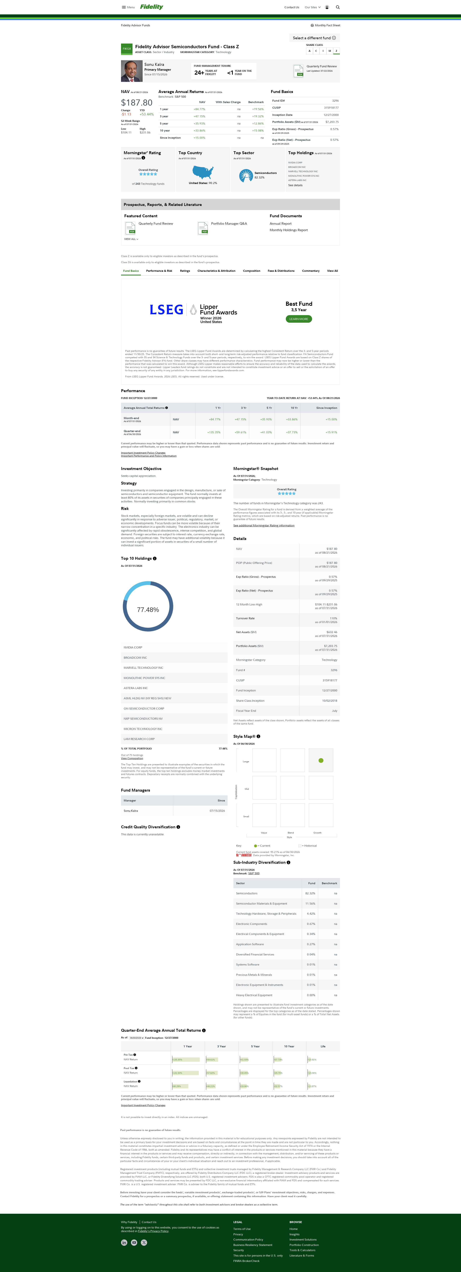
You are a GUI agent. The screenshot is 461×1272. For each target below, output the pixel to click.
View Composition (132, 758)
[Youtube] (134, 1242)
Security (238, 1250)
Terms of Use (242, 1229)
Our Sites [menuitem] (311, 7)
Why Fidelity (129, 1222)
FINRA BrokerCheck (246, 1261)
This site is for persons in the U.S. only (258, 1255)
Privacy (238, 1234)
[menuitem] (128, 7)
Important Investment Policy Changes (143, 452)
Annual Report (281, 223)
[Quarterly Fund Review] (298, 71)
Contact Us (292, 7)
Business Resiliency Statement (252, 1245)
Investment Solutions (303, 1239)
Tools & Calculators (302, 1250)
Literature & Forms (302, 1255)
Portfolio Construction (304, 1245)
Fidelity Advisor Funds (135, 25)
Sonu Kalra (154, 64)
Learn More (299, 319)
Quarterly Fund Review (322, 66)
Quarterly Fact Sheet (154, 240)
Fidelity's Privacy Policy (153, 1231)
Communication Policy (248, 1239)
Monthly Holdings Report (289, 230)
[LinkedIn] (124, 1242)
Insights (294, 1234)
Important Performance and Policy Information (148, 455)
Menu (131, 7)
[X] (144, 1242)
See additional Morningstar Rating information (263, 525)
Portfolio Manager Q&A (229, 223)
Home (294, 1229)
